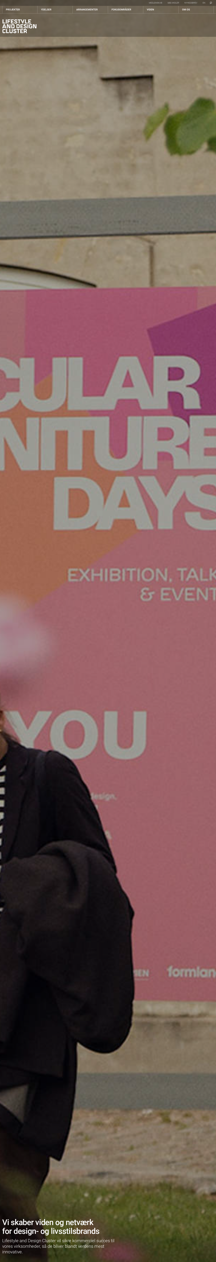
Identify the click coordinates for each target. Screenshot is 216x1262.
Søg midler (173, 3)
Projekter (13, 9)
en (204, 3)
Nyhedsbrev (190, 3)
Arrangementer (87, 9)
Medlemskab (155, 3)
